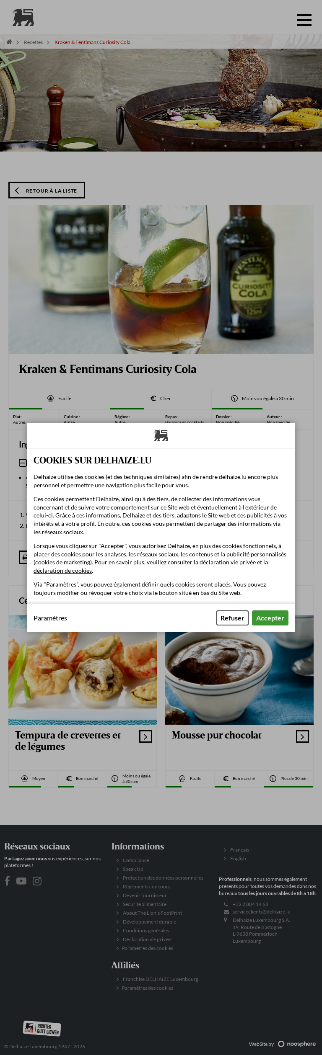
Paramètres (50, 618)
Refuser (232, 618)
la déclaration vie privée (225, 562)
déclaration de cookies (63, 570)
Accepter (270, 618)
